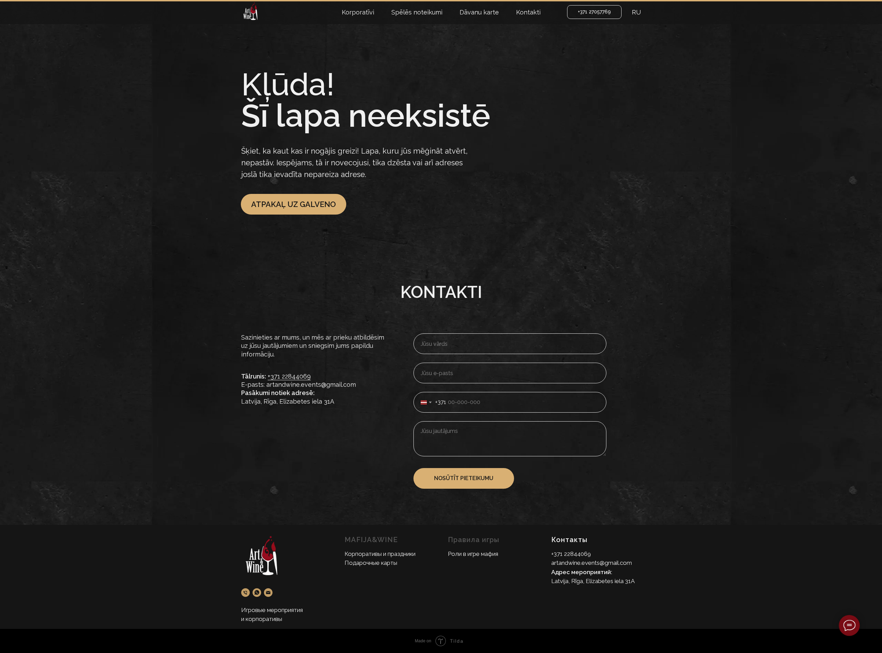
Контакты (569, 540)
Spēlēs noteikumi (416, 12)
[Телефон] (245, 592)
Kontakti (528, 12)
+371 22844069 (289, 376)
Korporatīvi (358, 12)
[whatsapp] (257, 592)
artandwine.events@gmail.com (591, 562)
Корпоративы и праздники (380, 553)
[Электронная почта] (268, 592)
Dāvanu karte (479, 12)
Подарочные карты (371, 562)
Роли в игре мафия (473, 553)
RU (636, 12)
